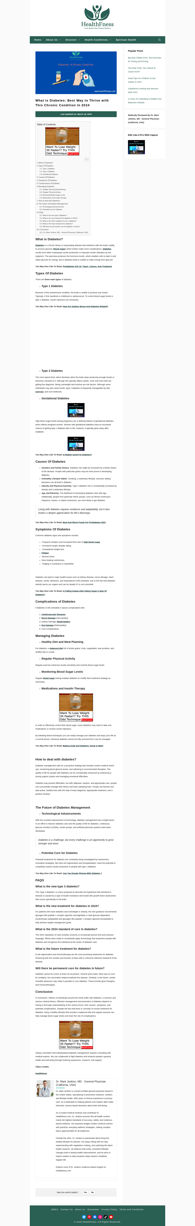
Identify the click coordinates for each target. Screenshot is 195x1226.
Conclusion (44, 229)
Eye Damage (48, 625)
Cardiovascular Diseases (54, 614)
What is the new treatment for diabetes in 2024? (60, 218)
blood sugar (59, 249)
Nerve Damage (49, 618)
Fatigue (45, 553)
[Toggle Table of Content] (85, 159)
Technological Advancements (53, 207)
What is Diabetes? (45, 163)
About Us (52, 40)
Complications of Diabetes (49, 183)
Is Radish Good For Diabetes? (77, 455)
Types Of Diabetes (45, 166)
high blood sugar (92, 542)
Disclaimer (93, 1209)
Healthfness (41, 1073)
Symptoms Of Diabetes (47, 180)
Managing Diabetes (46, 186)
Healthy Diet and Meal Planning (54, 189)
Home (37, 40)
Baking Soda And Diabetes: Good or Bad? (83, 746)
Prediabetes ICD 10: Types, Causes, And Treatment (87, 266)
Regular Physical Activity (52, 192)
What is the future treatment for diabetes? (58, 224)
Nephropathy (63, 622)
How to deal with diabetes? (49, 201)
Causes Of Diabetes (46, 177)
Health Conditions (96, 40)
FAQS (40, 212)
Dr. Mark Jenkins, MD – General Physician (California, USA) (66, 232)
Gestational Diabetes (50, 174)
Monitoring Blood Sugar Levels (54, 195)
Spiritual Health (126, 40)
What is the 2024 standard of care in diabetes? (60, 221)
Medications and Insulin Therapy (54, 198)
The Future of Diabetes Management (53, 204)
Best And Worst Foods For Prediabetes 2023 (84, 522)
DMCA (54, 1209)
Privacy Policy (109, 1209)
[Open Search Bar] (159, 40)
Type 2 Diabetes (49, 171)
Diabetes (39, 245)
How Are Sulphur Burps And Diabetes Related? (85, 306)
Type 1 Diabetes (49, 169)
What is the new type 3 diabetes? (55, 215)
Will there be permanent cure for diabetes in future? (61, 226)
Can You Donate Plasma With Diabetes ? (82, 873)
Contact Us (66, 1209)
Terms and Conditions (132, 1209)
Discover (71, 40)
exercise (39, 392)
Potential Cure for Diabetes (52, 209)
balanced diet (56, 648)
